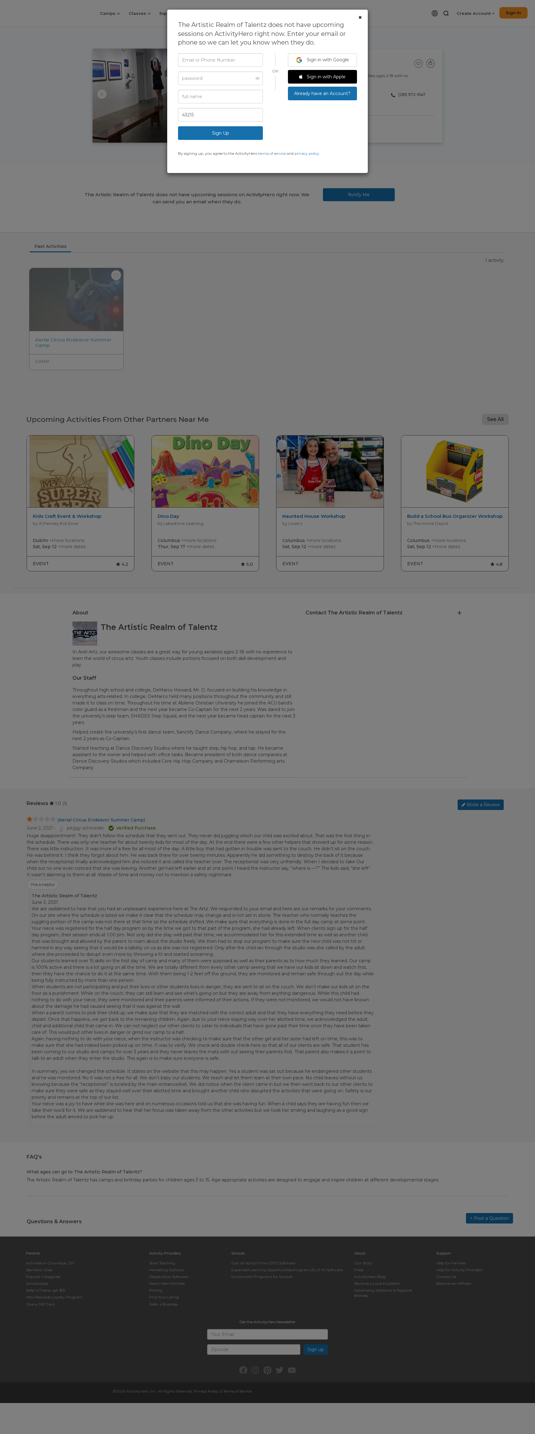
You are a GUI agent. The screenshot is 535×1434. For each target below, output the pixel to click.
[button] (256, 78)
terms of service (272, 153)
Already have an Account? (322, 93)
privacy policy (306, 153)
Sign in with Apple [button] (326, 77)
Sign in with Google (327, 60)
